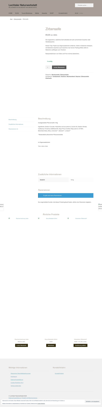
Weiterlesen (51, 345)
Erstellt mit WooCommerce (29, 398)
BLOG (17, 13)
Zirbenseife (49, 78)
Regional (78, 76)
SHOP (52, 13)
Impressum (14, 376)
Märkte (37, 13)
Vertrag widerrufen (16, 386)
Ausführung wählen (80, 345)
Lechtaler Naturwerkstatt (23, 5)
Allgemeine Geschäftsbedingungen (21, 373)
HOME (10, 13)
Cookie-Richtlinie (41, 403)
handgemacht (56, 76)
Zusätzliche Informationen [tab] (16, 124)
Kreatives (63, 76)
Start (11, 19)
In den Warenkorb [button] (21, 345)
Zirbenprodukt (85, 76)
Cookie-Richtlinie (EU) (17, 383)
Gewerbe (44, 13)
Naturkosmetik (56, 74)
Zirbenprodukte (17, 19)
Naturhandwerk (71, 76)
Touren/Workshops (27, 13)
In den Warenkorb (59, 67)
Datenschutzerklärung (17, 380)
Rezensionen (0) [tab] (13, 129)
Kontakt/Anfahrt (63, 13)
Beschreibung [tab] (12, 119)
